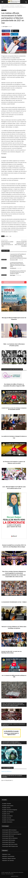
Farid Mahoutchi (13, 268)
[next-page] (4, 278)
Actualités (7, 5)
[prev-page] (2, 278)
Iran (10, 236)
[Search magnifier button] (25, 282)
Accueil (2, 5)
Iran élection (12, 5)
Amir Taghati (5, 26)
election (6, 236)
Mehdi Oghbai (12, 275)
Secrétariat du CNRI (14, 259)
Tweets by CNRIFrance (6, 771)
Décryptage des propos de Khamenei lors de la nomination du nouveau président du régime (18, 272)
